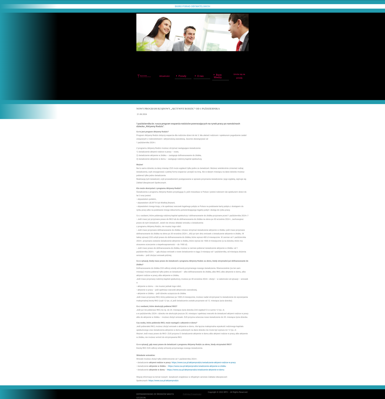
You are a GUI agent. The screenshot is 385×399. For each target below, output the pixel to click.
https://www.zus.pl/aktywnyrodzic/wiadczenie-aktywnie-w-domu (195, 369)
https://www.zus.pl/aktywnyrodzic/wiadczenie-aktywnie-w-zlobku (197, 366)
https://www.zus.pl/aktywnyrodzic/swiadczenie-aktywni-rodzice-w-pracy (203, 362)
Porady (182, 76)
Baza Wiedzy (218, 76)
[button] (183, 76)
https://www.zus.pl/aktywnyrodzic (163, 380)
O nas (200, 76)
